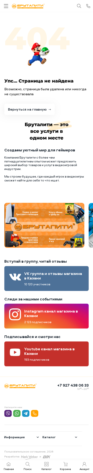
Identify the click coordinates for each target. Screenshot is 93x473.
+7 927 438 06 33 (73, 385)
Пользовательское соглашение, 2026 (28, 451)
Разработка (11, 456)
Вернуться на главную (27, 109)
